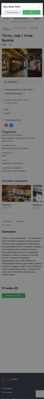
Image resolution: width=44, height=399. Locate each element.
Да (31, 12)
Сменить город (12, 12)
